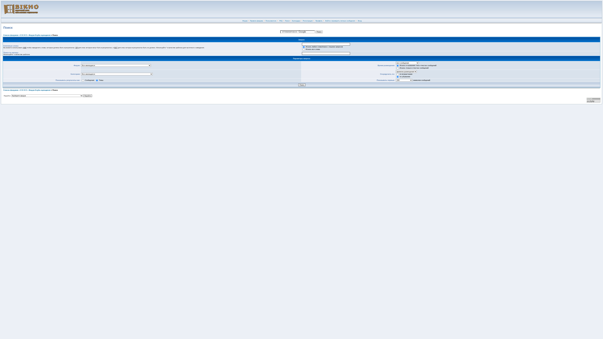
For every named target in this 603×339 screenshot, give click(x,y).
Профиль (318, 21)
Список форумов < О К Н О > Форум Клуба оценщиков (27, 35)
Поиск (287, 21)
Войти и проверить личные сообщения (340, 21)
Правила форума (256, 21)
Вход (360, 21)
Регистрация (307, 21)
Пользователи (271, 21)
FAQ (280, 21)
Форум (244, 21)
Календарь (296, 21)
